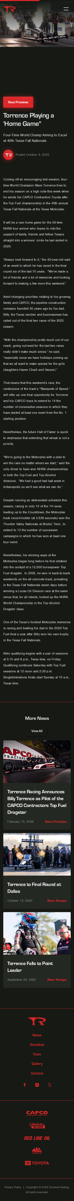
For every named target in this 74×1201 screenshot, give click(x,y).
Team (37, 1054)
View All (37, 731)
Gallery (37, 1064)
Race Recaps (57, 901)
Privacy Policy (13, 1187)
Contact (37, 1073)
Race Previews (56, 822)
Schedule (37, 1045)
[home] (9, 9)
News (36, 1035)
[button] (66, 8)
